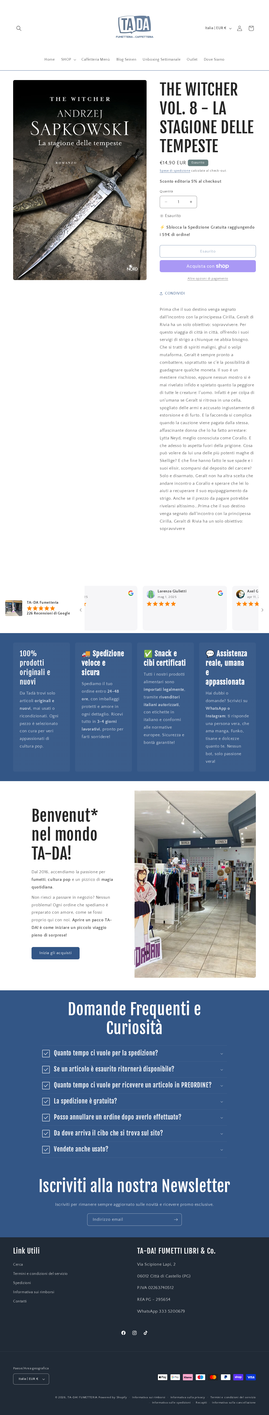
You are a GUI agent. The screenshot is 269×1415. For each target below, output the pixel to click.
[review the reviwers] (106, 595)
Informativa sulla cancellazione (234, 1402)
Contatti (20, 1301)
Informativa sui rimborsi (33, 1292)
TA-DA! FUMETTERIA (82, 1397)
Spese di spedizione (175, 170)
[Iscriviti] (176, 1219)
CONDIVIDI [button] (175, 293)
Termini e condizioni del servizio (40, 1274)
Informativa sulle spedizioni (171, 1402)
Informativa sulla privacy (187, 1397)
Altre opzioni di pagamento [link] (208, 278)
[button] (19, 28)
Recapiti (201, 1402)
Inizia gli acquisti (55, 953)
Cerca (18, 1265)
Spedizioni (22, 1283)
